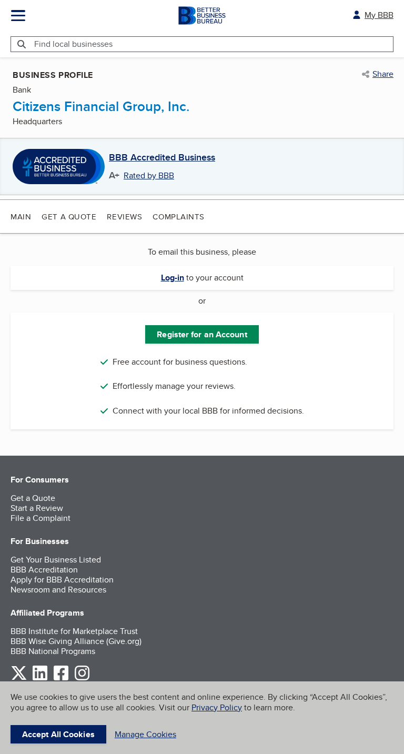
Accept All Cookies (58, 734)
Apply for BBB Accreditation (62, 580)
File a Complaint (40, 518)
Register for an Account (202, 334)
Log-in (172, 278)
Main (21, 216)
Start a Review (37, 508)
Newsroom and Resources (58, 590)
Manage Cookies (145, 734)
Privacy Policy (216, 707)
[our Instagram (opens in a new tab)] (82, 678)
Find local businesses (73, 44)
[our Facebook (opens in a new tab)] (61, 678)
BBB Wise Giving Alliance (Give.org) (76, 641)
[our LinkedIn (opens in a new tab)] (40, 678)
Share (382, 74)
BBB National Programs (53, 651)
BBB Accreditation (44, 570)
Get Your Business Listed (56, 560)
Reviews (124, 216)
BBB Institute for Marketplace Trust (74, 631)
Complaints (179, 216)
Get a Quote (69, 216)
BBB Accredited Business (162, 158)
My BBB (379, 15)
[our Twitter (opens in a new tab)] (19, 678)
